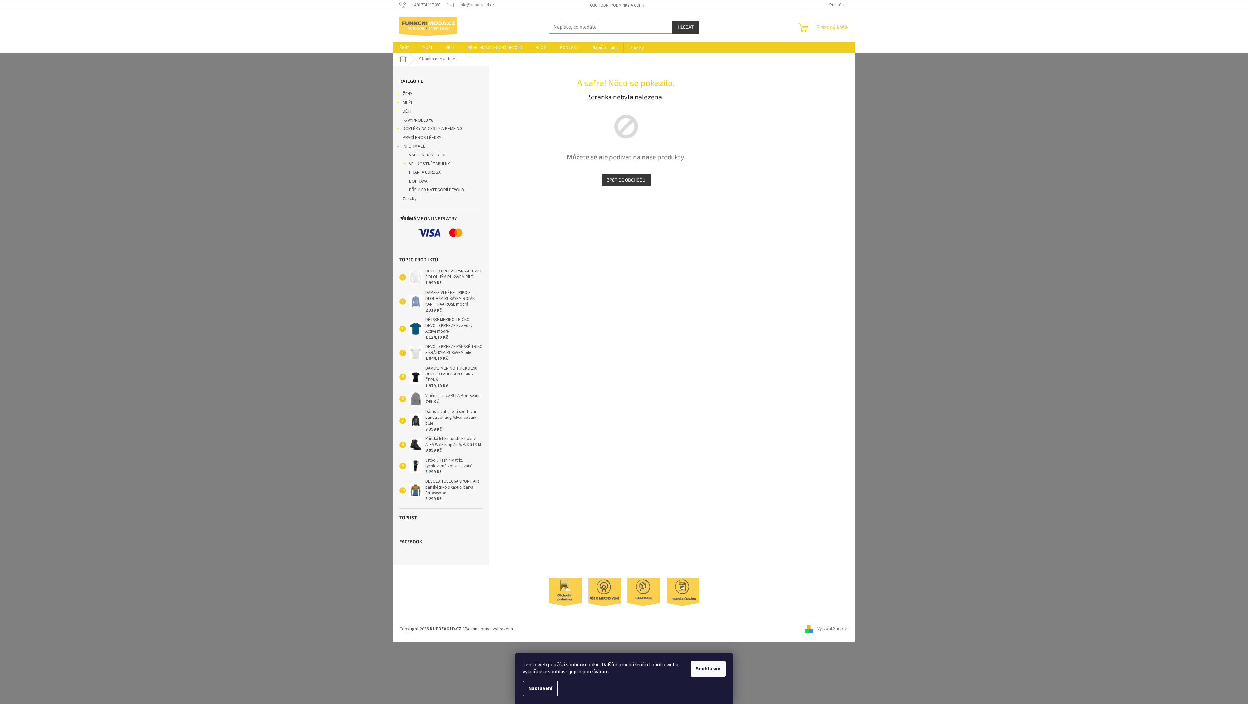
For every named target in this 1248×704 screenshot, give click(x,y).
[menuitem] (404, 47)
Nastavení (540, 688)
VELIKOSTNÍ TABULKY (429, 164)
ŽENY (407, 94)
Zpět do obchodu (626, 180)
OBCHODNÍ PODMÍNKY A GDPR (617, 5)
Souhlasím (708, 668)
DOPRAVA (418, 181)
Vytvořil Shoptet (833, 629)
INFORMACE (414, 146)
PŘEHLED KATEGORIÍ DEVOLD (436, 190)
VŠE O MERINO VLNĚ (428, 155)
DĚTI (407, 111)
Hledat (686, 27)
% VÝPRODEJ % (418, 120)
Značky (410, 199)
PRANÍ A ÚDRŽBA (425, 172)
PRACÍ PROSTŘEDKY (422, 137)
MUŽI (407, 102)
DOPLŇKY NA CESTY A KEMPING (432, 128)
